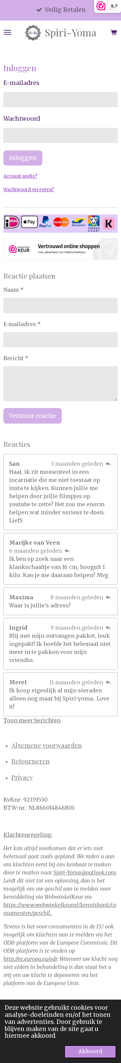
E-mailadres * (22, 324)
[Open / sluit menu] (7, 32)
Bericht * (15, 358)
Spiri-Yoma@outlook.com (84, 872)
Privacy (22, 777)
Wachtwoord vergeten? (28, 190)
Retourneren (30, 760)
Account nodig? (20, 176)
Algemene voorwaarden (46, 745)
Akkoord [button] (90, 1051)
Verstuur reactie (32, 416)
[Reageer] (108, 463)
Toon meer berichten (32, 720)
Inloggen (22, 158)
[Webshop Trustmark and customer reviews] (60, 250)
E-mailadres (21, 83)
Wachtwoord (21, 118)
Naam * (13, 289)
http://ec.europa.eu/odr (30, 958)
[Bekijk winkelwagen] (113, 32)
